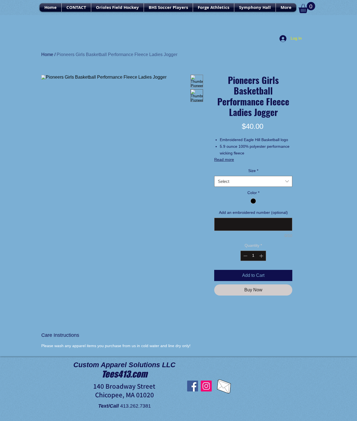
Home (47, 54)
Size (253, 170)
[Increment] (261, 256)
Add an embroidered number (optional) (253, 212)
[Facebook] (192, 386)
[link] (306, 7)
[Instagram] (206, 386)
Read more (224, 159)
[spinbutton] (253, 256)
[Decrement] (244, 256)
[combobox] (253, 181)
